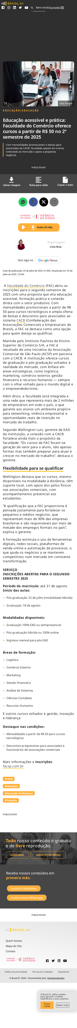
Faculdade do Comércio (26, 285)
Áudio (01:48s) (44, 227)
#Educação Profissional (19, 793)
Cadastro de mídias (48, 855)
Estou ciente (47, 1005)
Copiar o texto (65, 185)
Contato (10, 951)
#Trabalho (11, 800)
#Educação (11, 786)
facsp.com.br (13, 766)
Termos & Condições (42, 972)
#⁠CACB (9, 779)
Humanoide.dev (55, 978)
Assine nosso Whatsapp (27, 898)
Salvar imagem (11, 185)
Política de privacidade (16, 972)
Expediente (63, 972)
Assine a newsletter (24, 888)
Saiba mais (17, 855)
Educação (11, 110)
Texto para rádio (38, 185)
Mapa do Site (14, 946)
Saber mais (62, 1005)
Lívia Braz (56, 246)
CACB (20, 320)
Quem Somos (14, 940)
